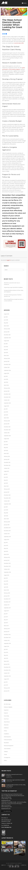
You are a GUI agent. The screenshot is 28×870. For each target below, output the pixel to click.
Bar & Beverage (7, 704)
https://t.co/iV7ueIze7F (6, 805)
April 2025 (6, 352)
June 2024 (6, 379)
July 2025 (6, 343)
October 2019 (6, 533)
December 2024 (7, 364)
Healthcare (6, 727)
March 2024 (6, 385)
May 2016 (6, 655)
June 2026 (6, 319)
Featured (6, 713)
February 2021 (7, 489)
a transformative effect (19, 43)
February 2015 (7, 688)
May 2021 (6, 480)
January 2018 (6, 596)
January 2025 (6, 361)
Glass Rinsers (7, 721)
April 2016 (6, 658)
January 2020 (6, 524)
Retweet (5, 800)
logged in (9, 260)
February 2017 (7, 628)
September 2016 (7, 643)
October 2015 (6, 673)
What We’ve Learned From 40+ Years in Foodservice (12, 283)
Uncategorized (7, 757)
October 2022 (6, 432)
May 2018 (6, 584)
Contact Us (23, 865)
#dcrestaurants (14, 795)
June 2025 (6, 346)
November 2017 (7, 601)
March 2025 (6, 355)
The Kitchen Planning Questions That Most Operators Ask (12, 295)
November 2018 (7, 566)
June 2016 (6, 652)
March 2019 (6, 554)
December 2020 (7, 495)
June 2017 (6, 616)
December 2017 (7, 599)
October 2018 (6, 569)
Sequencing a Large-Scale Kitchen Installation (13, 287)
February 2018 (7, 593)
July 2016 (6, 649)
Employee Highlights (8, 707)
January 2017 (6, 631)
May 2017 (6, 619)
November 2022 (7, 429)
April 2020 (6, 515)
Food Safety (6, 716)
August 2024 (6, 373)
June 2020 (6, 509)
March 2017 (6, 625)
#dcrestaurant (21, 795)
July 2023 (6, 409)
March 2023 (6, 417)
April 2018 (6, 587)
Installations (6, 733)
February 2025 (7, 358)
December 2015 (7, 667)
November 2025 (7, 334)
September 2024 (7, 370)
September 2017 (7, 607)
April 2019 (6, 551)
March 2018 (6, 590)
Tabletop (6, 751)
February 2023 (7, 420)
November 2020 (7, 498)
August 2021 (6, 471)
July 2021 (6, 474)
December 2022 (7, 426)
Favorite (8, 800)
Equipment (6, 710)
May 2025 (6, 349)
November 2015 (7, 670)
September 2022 (7, 435)
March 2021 (6, 486)
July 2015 (6, 682)
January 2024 (6, 391)
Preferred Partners (8, 739)
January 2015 (6, 691)
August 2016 (6, 646)
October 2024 (6, 367)
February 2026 (7, 328)
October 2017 (6, 604)
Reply (2, 800)
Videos (5, 760)
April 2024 (6, 382)
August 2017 (6, 610)
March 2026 (6, 325)
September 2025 (7, 337)
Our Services (10, 865)
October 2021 (6, 468)
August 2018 (6, 575)
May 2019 (6, 548)
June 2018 (6, 581)
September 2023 (7, 403)
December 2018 (7, 563)
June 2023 (6, 412)
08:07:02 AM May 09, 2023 (6, 806)
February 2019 (7, 557)
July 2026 (6, 317)
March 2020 (6, 518)
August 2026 (6, 314)
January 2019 (6, 560)
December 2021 (7, 462)
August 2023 (6, 406)
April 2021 (6, 483)
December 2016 (7, 634)
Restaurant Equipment (8, 745)
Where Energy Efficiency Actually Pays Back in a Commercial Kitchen (13, 300)
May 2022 (6, 447)
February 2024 (7, 388)
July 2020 (6, 506)
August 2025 (6, 340)
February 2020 (7, 521)
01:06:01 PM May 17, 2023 (6, 798)
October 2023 (6, 400)
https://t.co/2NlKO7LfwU (6, 795)
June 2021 (6, 477)
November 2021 (7, 465)
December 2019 (7, 527)
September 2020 (7, 504)
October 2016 (6, 640)
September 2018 (7, 572)
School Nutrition (7, 748)
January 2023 (6, 423)
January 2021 (6, 492)
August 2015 (6, 679)
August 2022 (6, 438)
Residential (6, 742)
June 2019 (6, 545)
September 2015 (7, 676)
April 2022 (6, 450)
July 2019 (6, 542)
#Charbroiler (16, 794)
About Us (3, 865)
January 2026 (6, 331)
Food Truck (6, 719)
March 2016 (6, 661)
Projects (17, 865)
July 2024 (6, 376)
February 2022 (7, 456)
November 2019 (7, 530)
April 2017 (6, 622)
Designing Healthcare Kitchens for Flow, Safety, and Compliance (13, 291)
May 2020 (6, 512)
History (5, 730)
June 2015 (6, 685)
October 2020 (6, 501)
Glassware (6, 724)
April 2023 (6, 414)
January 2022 (6, 459)
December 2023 (7, 394)
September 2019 (7, 536)
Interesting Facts (7, 736)
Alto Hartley (17, 17)
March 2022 (6, 453)
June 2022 (6, 444)
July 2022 (6, 441)
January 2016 (6, 664)
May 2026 (6, 322)
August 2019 (6, 539)
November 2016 (7, 637)
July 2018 (6, 578)
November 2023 (7, 397)
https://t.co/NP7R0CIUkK (6, 797)
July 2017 (6, 613)
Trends (5, 754)
